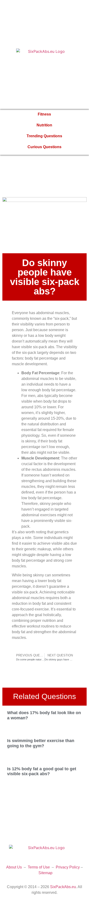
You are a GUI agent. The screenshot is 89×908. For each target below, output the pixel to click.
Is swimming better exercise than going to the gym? (40, 743)
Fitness (44, 114)
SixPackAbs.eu (63, 887)
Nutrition (44, 125)
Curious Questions (44, 147)
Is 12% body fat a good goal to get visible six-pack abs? (41, 771)
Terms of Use (39, 867)
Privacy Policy (68, 867)
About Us (14, 867)
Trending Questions (44, 136)
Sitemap (45, 873)
